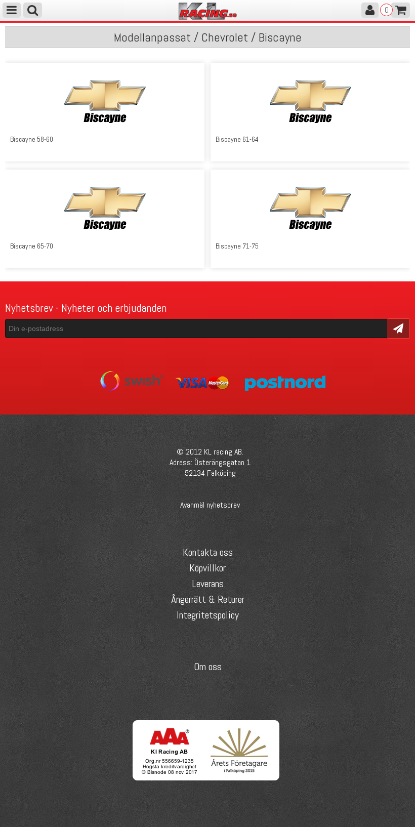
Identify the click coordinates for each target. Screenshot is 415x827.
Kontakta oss (208, 552)
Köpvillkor (207, 567)
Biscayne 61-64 (237, 139)
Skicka (398, 327)
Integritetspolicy (208, 615)
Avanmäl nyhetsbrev (210, 505)
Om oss (208, 666)
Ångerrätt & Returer (207, 599)
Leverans (208, 583)
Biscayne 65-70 (31, 246)
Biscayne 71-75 (237, 246)
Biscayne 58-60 (31, 139)
